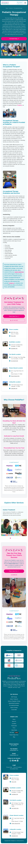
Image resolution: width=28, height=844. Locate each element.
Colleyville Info (14, 388)
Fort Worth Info (14, 361)
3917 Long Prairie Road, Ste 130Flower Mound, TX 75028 (17, 372)
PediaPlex (19, 105)
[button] (10, 538)
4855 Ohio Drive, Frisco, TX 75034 (14, 333)
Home (7, 8)
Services (11, 8)
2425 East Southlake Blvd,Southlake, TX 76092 (17, 345)
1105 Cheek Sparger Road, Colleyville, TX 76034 (17, 385)
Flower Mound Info (15, 376)
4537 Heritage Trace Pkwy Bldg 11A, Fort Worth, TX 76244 (18, 358)
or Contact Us (14, 574)
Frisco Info (13, 336)
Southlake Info (14, 348)
